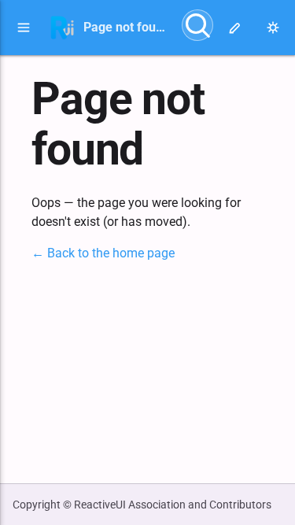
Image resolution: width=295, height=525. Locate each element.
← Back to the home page (103, 253)
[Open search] (197, 25)
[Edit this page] (235, 27)
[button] (23, 27)
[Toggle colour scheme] (273, 27)
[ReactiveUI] (62, 27)
